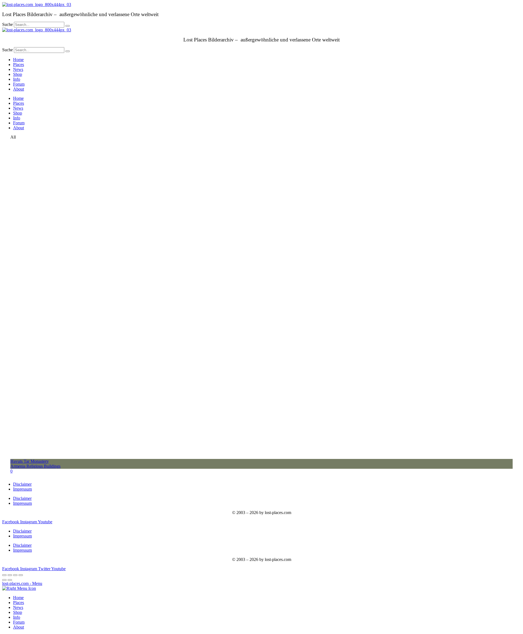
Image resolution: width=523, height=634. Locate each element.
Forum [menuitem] (19, 622)
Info (16, 79)
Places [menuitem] (18, 602)
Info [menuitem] (16, 617)
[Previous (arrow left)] (4, 580)
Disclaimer (22, 484)
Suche (7, 24)
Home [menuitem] (18, 597)
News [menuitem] (18, 607)
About (18, 89)
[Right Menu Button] (19, 588)
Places (18, 64)
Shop (17, 74)
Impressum (22, 489)
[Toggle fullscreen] (15, 575)
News (18, 69)
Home (18, 59)
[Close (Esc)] (4, 575)
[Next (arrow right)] (10, 580)
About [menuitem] (18, 627)
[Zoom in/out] (21, 575)
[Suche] (67, 26)
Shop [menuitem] (17, 612)
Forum (19, 84)
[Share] (10, 575)
